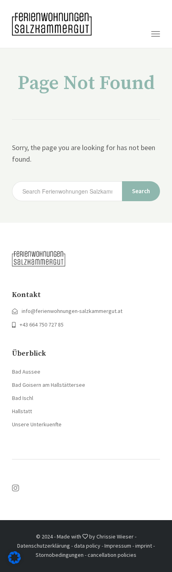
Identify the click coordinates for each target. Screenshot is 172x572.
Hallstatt (22, 411)
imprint (143, 545)
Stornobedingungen (60, 554)
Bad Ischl (22, 398)
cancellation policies (112, 554)
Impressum (117, 545)
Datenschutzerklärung (43, 545)
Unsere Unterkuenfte (37, 424)
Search (141, 191)
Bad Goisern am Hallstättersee (48, 384)
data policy (87, 545)
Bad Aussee (26, 371)
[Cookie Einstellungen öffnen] (14, 561)
